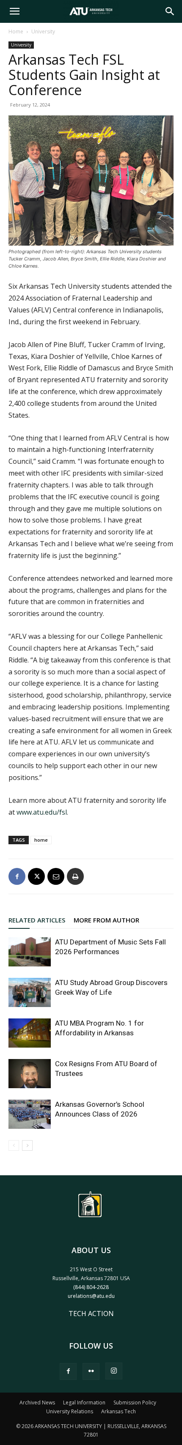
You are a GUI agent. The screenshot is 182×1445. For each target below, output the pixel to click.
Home (15, 31)
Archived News (37, 1402)
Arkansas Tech (118, 1411)
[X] (36, 876)
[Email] (55, 876)
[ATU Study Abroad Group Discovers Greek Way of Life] (29, 992)
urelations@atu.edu (91, 1296)
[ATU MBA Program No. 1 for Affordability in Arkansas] (29, 1033)
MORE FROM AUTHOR (106, 920)
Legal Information (84, 1402)
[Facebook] (16, 876)
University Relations (69, 1411)
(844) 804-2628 (91, 1287)
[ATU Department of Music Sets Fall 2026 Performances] (29, 951)
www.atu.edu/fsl (42, 812)
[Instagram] (113, 1371)
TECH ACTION (91, 1313)
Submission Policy (134, 1402)
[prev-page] (13, 1145)
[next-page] (27, 1145)
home (41, 840)
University (43, 31)
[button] (14, 11)
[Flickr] (91, 1371)
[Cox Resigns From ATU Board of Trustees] (29, 1073)
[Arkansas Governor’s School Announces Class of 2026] (29, 1114)
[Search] (170, 11)
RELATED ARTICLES (36, 920)
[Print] (75, 876)
